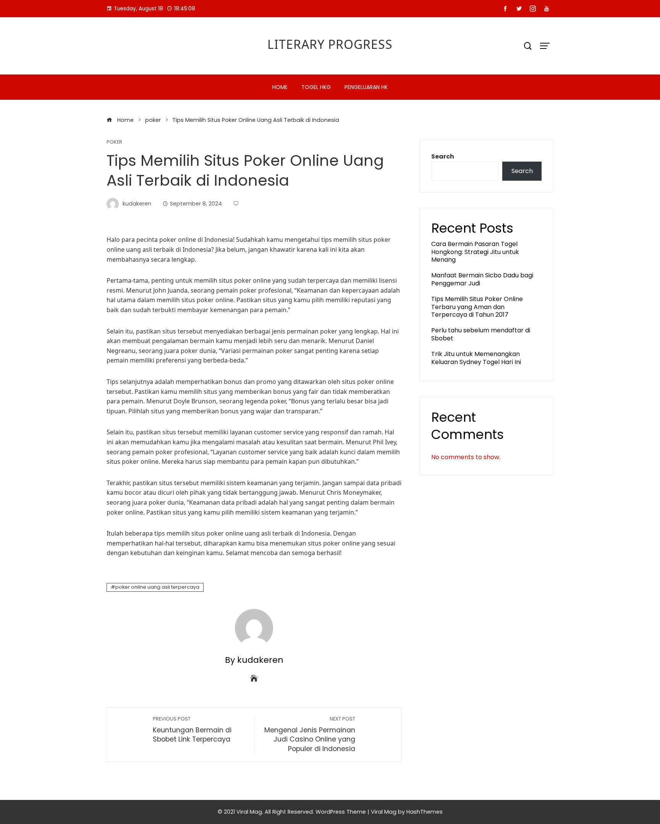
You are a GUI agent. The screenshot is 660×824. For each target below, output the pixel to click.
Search (442, 156)
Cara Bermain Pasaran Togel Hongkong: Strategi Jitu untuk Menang (475, 252)
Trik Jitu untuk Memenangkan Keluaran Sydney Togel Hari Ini (476, 358)
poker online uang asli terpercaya (157, 587)
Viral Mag (383, 812)
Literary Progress (330, 44)
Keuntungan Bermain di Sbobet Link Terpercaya (192, 730)
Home (280, 87)
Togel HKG (316, 87)
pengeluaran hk (366, 87)
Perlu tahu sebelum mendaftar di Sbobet (480, 334)
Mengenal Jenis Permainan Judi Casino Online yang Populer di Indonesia (309, 734)
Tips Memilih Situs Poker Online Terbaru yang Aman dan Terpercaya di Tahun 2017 (477, 307)
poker (114, 142)
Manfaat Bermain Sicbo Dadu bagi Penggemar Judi (482, 279)
